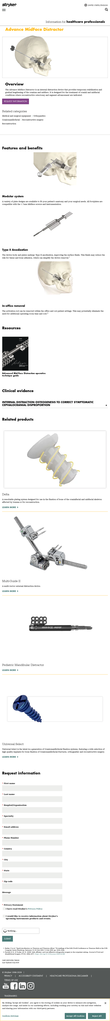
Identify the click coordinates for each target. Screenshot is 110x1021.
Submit (7, 938)
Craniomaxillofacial (11, 120)
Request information (15, 101)
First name (8, 783)
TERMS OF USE (11, 980)
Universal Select (13, 744)
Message (6, 892)
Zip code (7, 881)
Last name (8, 794)
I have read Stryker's (24, 909)
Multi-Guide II (11, 581)
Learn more (9, 507)
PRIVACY (8, 975)
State (5, 870)
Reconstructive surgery (32, 120)
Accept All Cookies (75, 1016)
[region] (55, 1009)
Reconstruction (9, 123)
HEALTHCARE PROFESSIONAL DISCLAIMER (69, 975)
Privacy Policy (35, 909)
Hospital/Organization (14, 805)
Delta (5, 494)
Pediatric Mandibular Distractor (23, 665)
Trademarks (10, 995)
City (5, 859)
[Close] (105, 1003)
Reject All (96, 1016)
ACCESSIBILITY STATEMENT (31, 975)
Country (7, 849)
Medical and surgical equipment (17, 116)
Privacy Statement (12, 905)
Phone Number (10, 838)
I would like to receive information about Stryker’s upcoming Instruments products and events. (32, 917)
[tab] (55, 403)
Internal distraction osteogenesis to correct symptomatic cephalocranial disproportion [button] (48, 403)
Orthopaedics (39, 116)
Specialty (7, 816)
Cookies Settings (10, 1016)
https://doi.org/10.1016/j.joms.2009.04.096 (50, 954)
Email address (10, 827)
